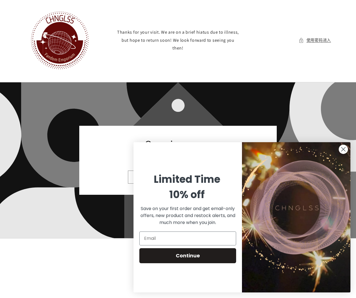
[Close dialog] (343, 149)
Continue (188, 255)
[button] (315, 40)
